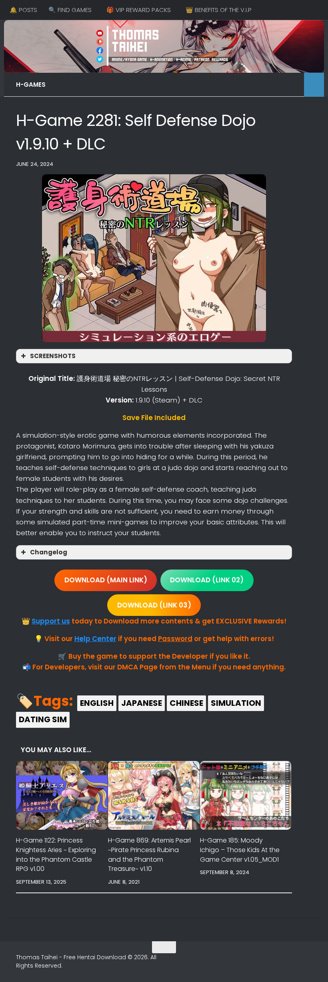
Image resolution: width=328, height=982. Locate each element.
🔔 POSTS (23, 10)
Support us (51, 621)
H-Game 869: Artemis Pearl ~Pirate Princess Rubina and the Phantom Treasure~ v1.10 (149, 855)
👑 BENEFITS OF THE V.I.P (219, 10)
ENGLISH (97, 703)
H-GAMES (31, 84)
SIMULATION (236, 703)
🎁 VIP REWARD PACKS (138, 10)
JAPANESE (141, 703)
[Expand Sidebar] (314, 85)
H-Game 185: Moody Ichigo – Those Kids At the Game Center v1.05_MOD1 (240, 850)
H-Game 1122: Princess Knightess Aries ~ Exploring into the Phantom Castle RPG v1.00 (56, 855)
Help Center (95, 638)
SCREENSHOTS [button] (53, 356)
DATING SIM (43, 719)
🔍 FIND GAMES (70, 10)
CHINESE (186, 703)
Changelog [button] (48, 552)
